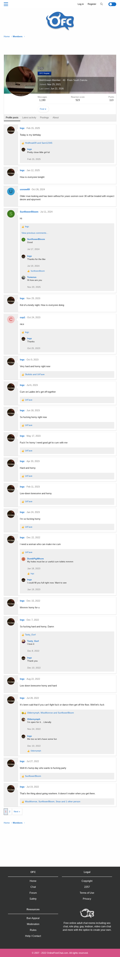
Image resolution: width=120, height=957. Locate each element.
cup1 (22, 317)
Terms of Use (87, 893)
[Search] (101, 4)
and (38, 143)
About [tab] (56, 117)
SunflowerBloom (29, 211)
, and (50, 712)
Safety (33, 898)
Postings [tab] (44, 117)
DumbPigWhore (35, 558)
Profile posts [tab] (12, 117)
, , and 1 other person (52, 801)
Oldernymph (33, 719)
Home (33, 881)
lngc (22, 128)
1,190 (42, 100)
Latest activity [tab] (29, 117)
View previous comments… (35, 233)
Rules (33, 930)
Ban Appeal (33, 918)
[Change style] (110, 4)
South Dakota (80, 80)
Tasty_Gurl (33, 641)
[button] (6, 4)
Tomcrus (31, 277)
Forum (33, 893)
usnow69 (25, 189)
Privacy (87, 898)
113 (111, 100)
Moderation (33, 924)
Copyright (87, 881)
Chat (33, 887)
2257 (87, 887)
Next (16, 811)
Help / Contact (33, 936)
